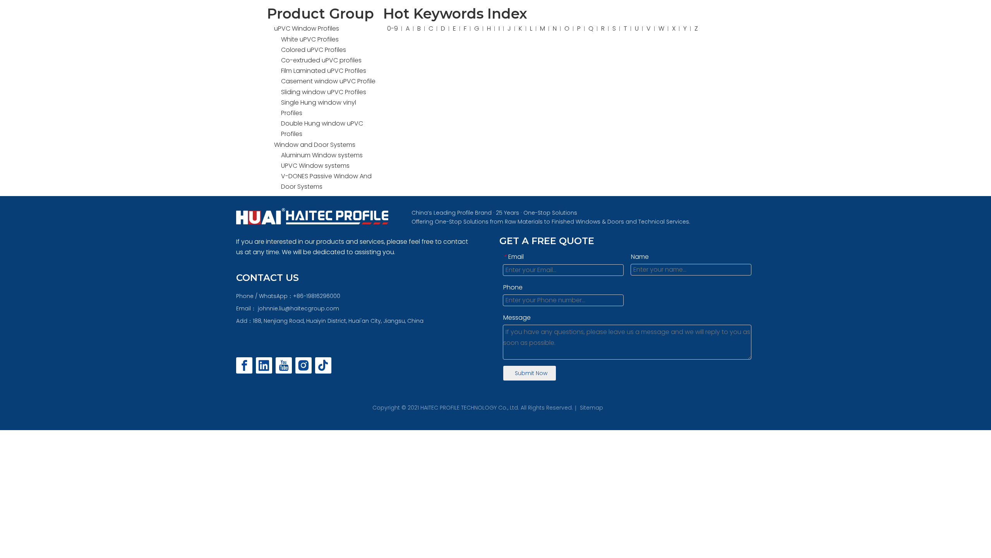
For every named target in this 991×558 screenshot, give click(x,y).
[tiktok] (323, 365)
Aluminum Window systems (322, 155)
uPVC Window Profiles (306, 28)
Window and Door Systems (314, 144)
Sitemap (591, 408)
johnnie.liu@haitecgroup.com (298, 308)
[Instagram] (303, 365)
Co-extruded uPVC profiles (321, 60)
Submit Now (531, 373)
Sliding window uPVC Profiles (323, 92)
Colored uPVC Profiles (313, 49)
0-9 (392, 28)
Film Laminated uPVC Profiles (323, 70)
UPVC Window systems (315, 165)
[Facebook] (244, 365)
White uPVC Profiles (310, 39)
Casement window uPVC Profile (328, 81)
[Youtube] (284, 365)
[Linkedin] (264, 365)
